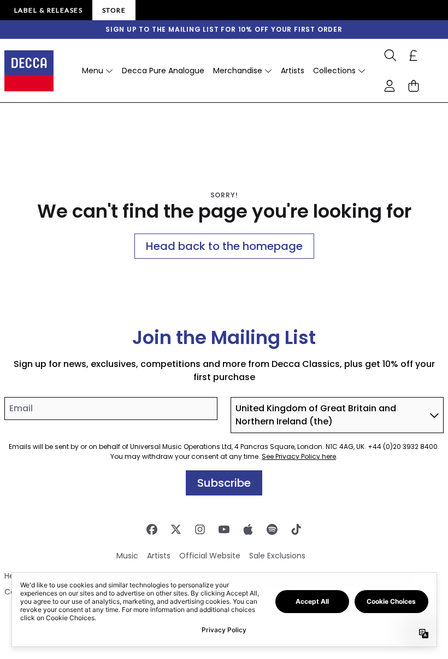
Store (114, 10)
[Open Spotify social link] (272, 529)
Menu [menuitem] (92, 70)
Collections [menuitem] (334, 70)
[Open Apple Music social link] (248, 529)
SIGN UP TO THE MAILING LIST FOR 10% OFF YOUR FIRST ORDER (224, 29)
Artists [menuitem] (292, 70)
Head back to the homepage (224, 246)
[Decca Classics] (29, 70)
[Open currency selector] (414, 55)
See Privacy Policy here (299, 456)
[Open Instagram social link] (200, 529)
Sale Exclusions (277, 555)
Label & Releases (48, 10)
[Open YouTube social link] (224, 529)
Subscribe (224, 483)
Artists (158, 555)
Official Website (209, 555)
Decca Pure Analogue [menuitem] (163, 70)
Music (127, 555)
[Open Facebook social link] (152, 529)
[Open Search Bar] (389, 55)
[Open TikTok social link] (296, 529)
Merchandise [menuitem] (237, 70)
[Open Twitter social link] (176, 529)
